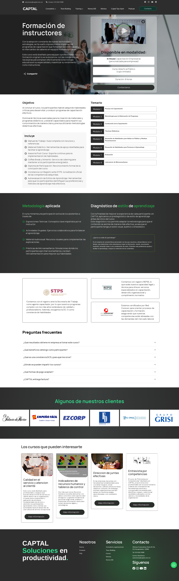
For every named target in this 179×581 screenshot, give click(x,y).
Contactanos (123, 87)
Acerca (81, 547)
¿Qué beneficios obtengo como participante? (89, 349)
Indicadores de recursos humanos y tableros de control (141, 484)
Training (78, 9)
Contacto (148, 8)
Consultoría (50, 9)
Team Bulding (66, 9)
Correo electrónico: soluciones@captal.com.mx (141, 557)
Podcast (132, 9)
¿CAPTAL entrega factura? (89, 379)
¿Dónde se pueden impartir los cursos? (89, 364)
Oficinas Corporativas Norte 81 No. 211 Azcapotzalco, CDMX (143, 548)
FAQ (80, 553)
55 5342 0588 (58, 2)
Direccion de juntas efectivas (36, 474)
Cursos (108, 553)
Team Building (110, 550)
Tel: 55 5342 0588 (138, 552)
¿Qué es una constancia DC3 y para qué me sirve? (89, 357)
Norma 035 (92, 9)
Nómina (103, 9)
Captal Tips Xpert (117, 9)
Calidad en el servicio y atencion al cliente (105, 483)
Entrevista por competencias (67, 472)
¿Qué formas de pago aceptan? (89, 372)
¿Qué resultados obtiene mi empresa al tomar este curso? (89, 342)
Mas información (36, 503)
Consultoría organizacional (114, 547)
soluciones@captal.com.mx (34, 2)
